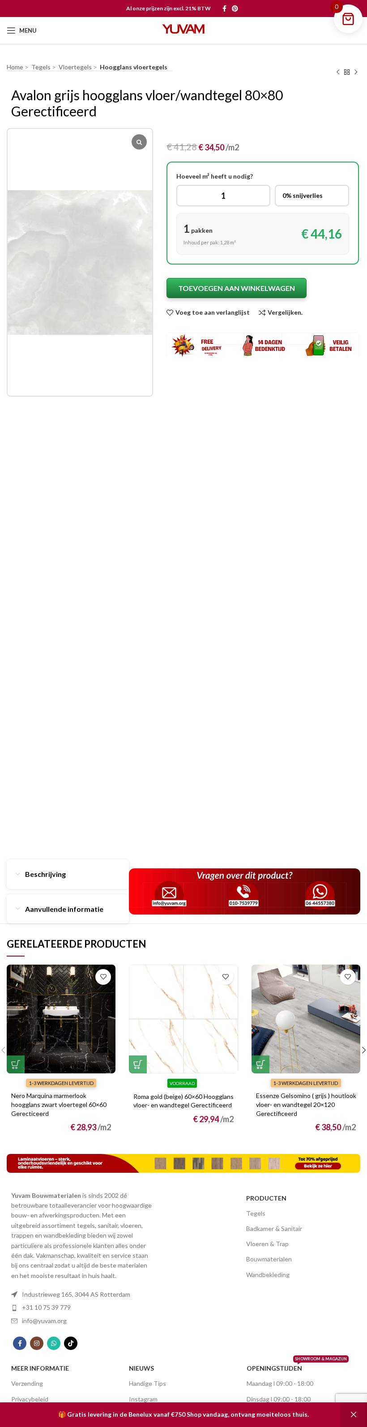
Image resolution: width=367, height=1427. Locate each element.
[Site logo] (183, 30)
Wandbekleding (268, 1274)
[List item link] (82, 1294)
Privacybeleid (29, 1399)
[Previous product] (337, 72)
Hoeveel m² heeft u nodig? (214, 176)
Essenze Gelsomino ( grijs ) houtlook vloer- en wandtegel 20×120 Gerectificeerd (306, 1104)
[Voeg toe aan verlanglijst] (103, 977)
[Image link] (183, 1162)
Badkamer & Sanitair (274, 1228)
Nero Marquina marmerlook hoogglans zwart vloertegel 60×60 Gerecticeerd (59, 1104)
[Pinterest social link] (235, 8)
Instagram (143, 1399)
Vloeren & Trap (267, 1244)
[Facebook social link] (224, 8)
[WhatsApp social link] (53, 1343)
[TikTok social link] (70, 1343)
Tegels (255, 1213)
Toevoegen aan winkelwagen (236, 288)
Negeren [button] (353, 1414)
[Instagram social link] (36, 1343)
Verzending (27, 1383)
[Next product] (355, 72)
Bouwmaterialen (269, 1259)
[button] (16, 1064)
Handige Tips (147, 1383)
